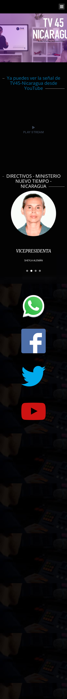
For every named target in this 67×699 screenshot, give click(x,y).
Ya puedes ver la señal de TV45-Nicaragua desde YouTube (33, 83)
